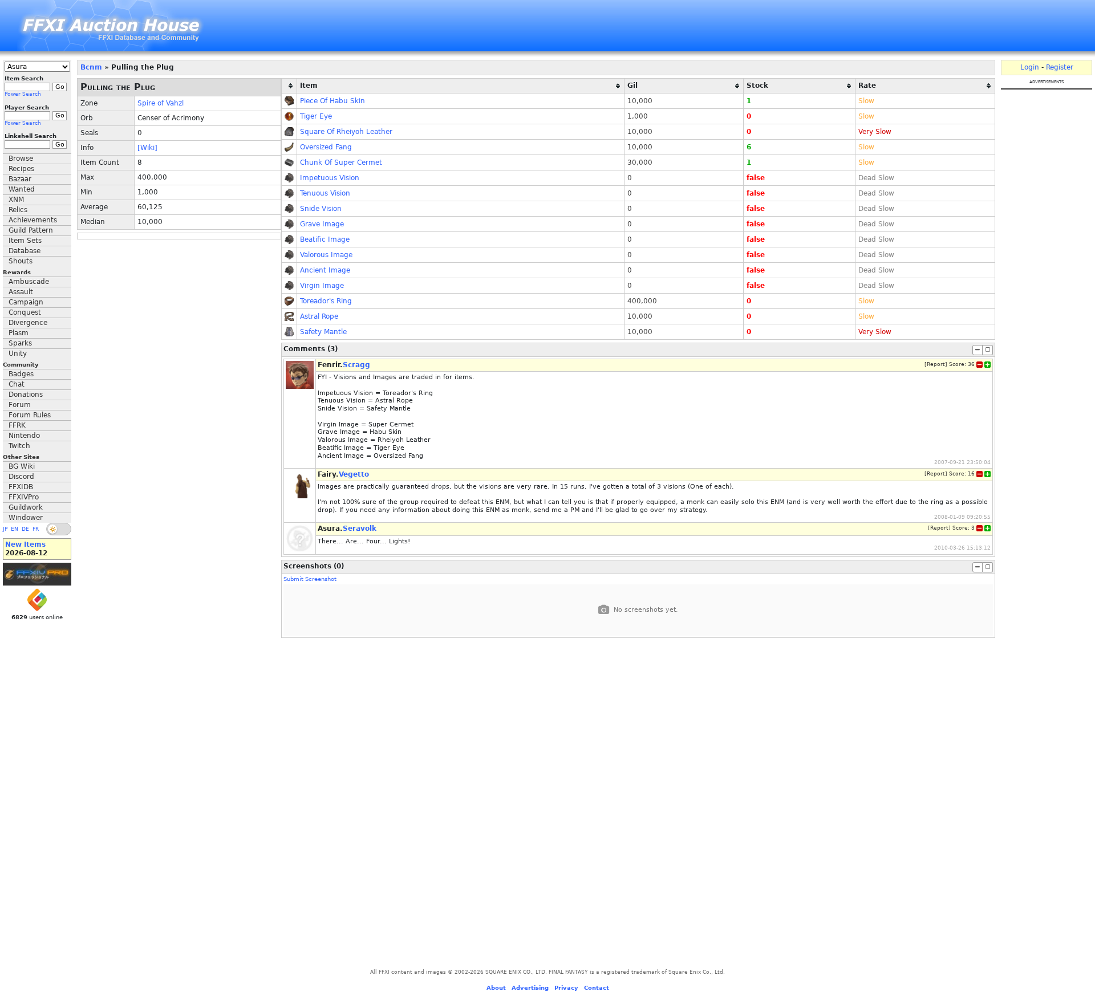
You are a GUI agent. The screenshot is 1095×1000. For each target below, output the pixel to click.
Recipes (21, 169)
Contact (596, 988)
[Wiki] (147, 148)
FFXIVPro (24, 497)
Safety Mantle (323, 332)
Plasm (19, 333)
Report (936, 364)
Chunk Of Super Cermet (341, 162)
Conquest (25, 312)
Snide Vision (321, 209)
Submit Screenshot (309, 579)
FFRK (17, 425)
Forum (20, 405)
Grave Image (322, 224)
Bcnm (91, 67)
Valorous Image (326, 255)
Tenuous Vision (325, 193)
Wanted (22, 189)
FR (36, 529)
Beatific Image (325, 239)
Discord (21, 477)
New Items (25, 544)
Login (1029, 67)
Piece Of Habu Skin (332, 101)
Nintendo (24, 436)
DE (25, 529)
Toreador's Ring (326, 301)
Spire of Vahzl (160, 103)
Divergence (28, 323)
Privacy (566, 988)
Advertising (530, 988)
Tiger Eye (316, 116)
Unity (18, 353)
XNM (16, 200)
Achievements (33, 220)
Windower (26, 518)
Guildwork (26, 507)
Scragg (356, 365)
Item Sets (25, 241)
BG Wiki (22, 466)
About (496, 988)
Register (1059, 67)
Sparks (20, 343)
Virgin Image (322, 286)
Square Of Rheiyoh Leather (346, 132)
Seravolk (359, 528)
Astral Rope (319, 316)
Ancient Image (325, 270)
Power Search (23, 94)
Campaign (26, 302)
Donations (26, 395)
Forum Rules (30, 415)
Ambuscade (29, 282)
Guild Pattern (31, 230)
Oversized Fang (326, 147)
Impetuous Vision (329, 178)
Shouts (21, 261)
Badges (21, 374)
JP (5, 529)
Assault (21, 292)
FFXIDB (21, 487)
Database (24, 251)
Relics (18, 210)
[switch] (58, 529)
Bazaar (20, 179)
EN (14, 529)
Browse (21, 158)
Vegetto (354, 474)
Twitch (19, 446)
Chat (17, 384)
